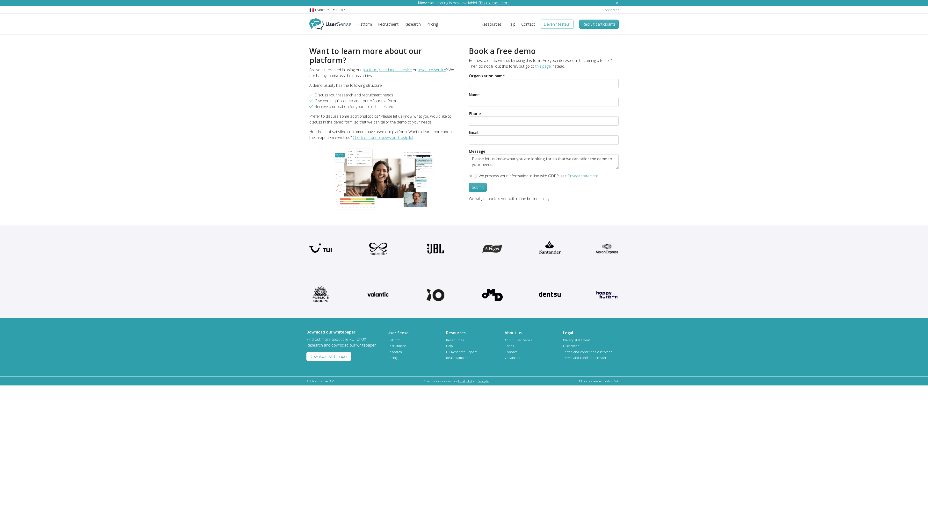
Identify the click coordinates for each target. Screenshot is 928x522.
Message (477, 151)
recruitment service (395, 69)
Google (483, 381)
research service (432, 69)
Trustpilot (465, 381)
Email (473, 132)
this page (543, 66)
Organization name (487, 76)
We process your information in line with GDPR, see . (538, 176)
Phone (475, 113)
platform (370, 69)
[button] (319, 9)
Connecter (610, 9)
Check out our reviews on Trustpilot (383, 137)
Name (474, 94)
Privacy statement (583, 176)
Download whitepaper (329, 356)
